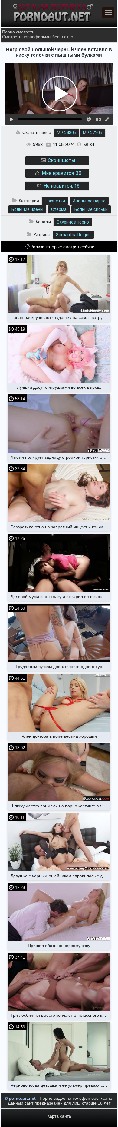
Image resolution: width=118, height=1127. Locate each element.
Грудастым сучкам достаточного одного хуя (59, 666)
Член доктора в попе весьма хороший (59, 736)
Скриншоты (61, 160)
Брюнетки (55, 200)
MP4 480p (66, 132)
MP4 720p (92, 132)
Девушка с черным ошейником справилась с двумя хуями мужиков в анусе (60, 875)
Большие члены (27, 209)
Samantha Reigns (73, 234)
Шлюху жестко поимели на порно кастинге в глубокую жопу (60, 805)
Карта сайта (59, 1116)
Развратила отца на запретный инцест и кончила (59, 526)
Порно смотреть (18, 31)
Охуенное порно (73, 222)
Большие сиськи (91, 209)
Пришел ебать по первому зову (59, 945)
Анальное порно (89, 200)
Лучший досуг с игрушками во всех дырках (59, 387)
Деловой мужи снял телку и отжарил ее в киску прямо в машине (60, 596)
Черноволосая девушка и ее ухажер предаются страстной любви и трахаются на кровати (60, 1085)
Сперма (59, 209)
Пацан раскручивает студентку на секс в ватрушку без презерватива (60, 317)
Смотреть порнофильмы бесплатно (37, 36)
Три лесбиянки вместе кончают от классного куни (60, 1015)
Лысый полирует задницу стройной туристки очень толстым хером (60, 457)
